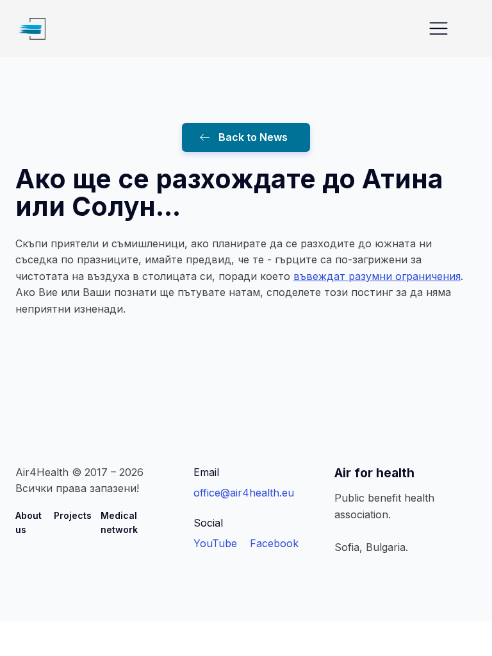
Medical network (119, 522)
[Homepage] (30, 29)
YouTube (215, 543)
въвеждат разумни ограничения (377, 276)
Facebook (274, 543)
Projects (73, 515)
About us (28, 522)
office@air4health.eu (243, 492)
